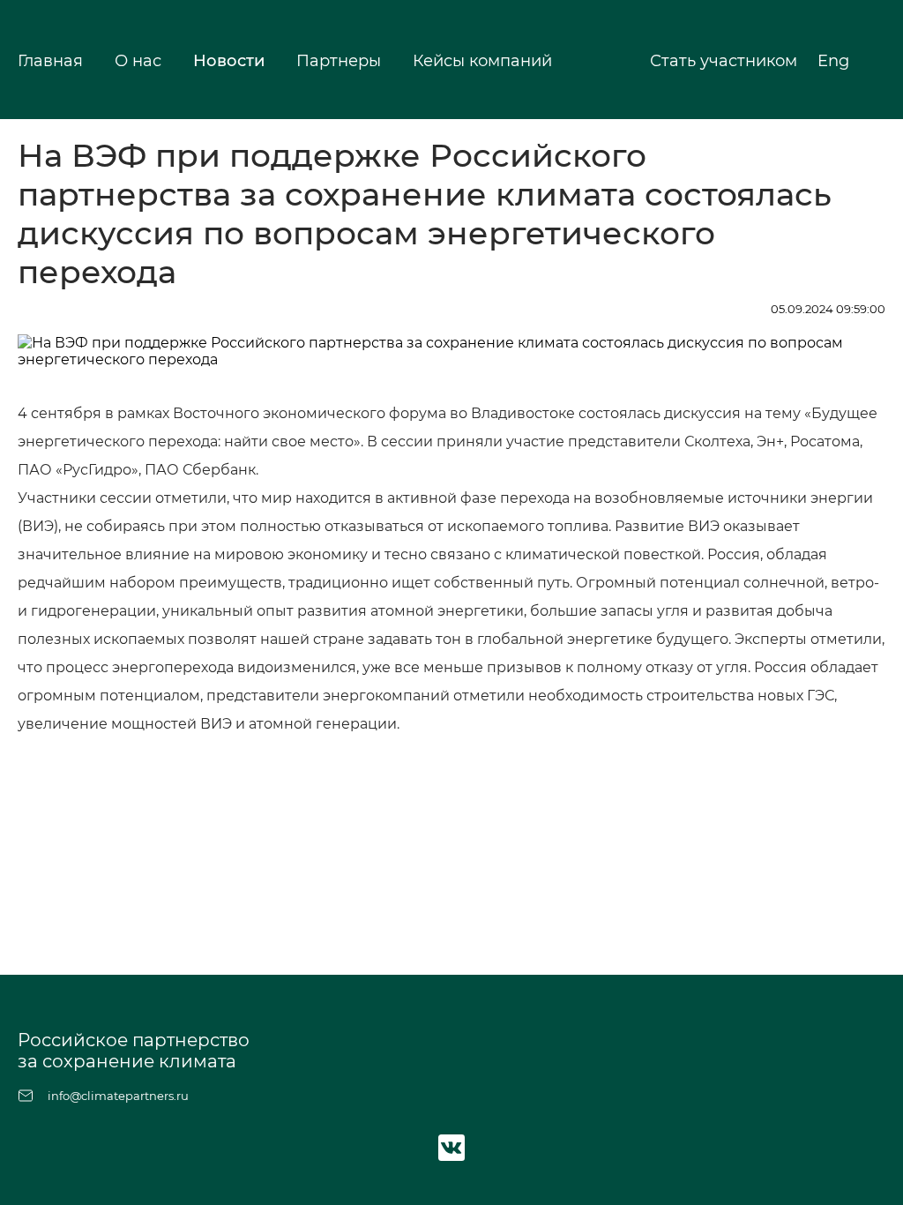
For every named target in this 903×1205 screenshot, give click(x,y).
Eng (835, 61)
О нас (138, 61)
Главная (50, 61)
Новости (229, 61)
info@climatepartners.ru (118, 1096)
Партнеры (338, 61)
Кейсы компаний (482, 61)
